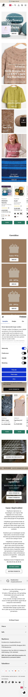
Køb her (14, 33)
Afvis (14, 379)
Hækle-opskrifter (14, 493)
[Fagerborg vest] (19, 405)
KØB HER (14, 106)
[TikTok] (9, 682)
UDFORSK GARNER (14, 566)
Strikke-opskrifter (14, 497)
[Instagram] (6, 682)
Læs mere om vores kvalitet (14, 457)
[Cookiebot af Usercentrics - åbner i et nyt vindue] (19, 317)
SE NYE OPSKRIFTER (14, 389)
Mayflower (7, 676)
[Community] (20, 682)
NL (14, 561)
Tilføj (7, 431)
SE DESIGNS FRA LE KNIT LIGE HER (15, 82)
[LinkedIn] (16, 682)
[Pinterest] (13, 682)
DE (10, 561)
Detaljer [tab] (14, 321)
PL (20, 561)
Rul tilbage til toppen (14, 620)
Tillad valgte (14, 374)
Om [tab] (23, 321)
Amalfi (16, 201)
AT (12, 561)
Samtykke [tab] (5, 321)
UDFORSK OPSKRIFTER (14, 571)
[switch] (24, 353)
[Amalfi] (19, 191)
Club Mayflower (5, 678)
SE (16, 561)
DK (8, 561)
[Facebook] (2, 682)
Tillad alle (14, 369)
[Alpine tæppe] (7, 405)
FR (18, 561)
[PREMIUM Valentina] (7, 191)
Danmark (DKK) (23, 687)
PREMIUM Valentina (4, 201)
